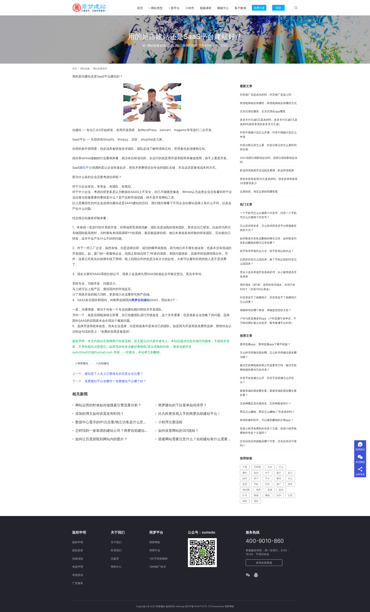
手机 (256, 484)
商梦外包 (154, 550)
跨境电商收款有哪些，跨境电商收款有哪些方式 (268, 103)
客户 (256, 478)
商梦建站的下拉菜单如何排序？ (182, 405)
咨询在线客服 (264, 562)
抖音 (267, 484)
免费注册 (259, 7)
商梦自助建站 (140, 300)
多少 (290, 472)
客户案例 (240, 8)
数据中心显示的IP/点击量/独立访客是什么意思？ (112, 422)
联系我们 (116, 550)
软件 (279, 495)
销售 (244, 501)
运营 (290, 495)
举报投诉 (77, 575)
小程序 (189, 8)
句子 (267, 472)
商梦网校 (154, 542)
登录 (278, 7)
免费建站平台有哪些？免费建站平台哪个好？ (115, 381)
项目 (256, 501)
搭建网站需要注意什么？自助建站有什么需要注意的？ (195, 439)
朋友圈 (245, 489)
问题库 (115, 558)
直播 (269, 489)
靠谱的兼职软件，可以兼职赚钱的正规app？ (266, 420)
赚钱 (267, 495)
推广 (279, 484)
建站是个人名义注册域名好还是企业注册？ (114, 373)
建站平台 (86, 167)
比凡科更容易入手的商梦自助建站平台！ (189, 414)
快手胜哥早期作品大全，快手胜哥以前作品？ (267, 251)
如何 (244, 478)
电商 (258, 489)
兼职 (244, 472)
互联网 (257, 467)
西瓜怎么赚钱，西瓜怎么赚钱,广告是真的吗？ (267, 411)
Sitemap (180, 606)
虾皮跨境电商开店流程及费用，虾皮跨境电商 (267, 170)
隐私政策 (77, 550)
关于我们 (116, 542)
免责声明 (77, 566)
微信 (279, 478)
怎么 (290, 478)
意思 (244, 484)
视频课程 (205, 8)
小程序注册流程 (170, 422)
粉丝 (281, 489)
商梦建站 (82, 363)
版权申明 (77, 542)
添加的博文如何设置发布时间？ (99, 414)
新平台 (175, 8)
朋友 (290, 484)
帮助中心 (116, 566)
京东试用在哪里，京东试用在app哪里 (262, 111)
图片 (279, 472)
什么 (281, 467)
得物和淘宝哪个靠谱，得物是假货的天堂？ (265, 310)
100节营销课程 (158, 558)
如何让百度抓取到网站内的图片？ (101, 439)
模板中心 (223, 8)
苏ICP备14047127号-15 (198, 606)
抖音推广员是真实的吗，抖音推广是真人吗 (265, 94)
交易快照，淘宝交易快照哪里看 (259, 191)
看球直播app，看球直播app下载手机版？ (265, 344)
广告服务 (77, 583)
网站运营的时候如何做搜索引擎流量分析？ (108, 405)
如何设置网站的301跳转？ (178, 431)
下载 (244, 467)
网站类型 (157, 8)
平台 (267, 478)
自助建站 (103, 363)
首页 (140, 8)
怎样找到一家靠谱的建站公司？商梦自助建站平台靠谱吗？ (112, 431)
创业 (256, 472)
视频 (256, 495)
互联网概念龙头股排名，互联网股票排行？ (265, 403)
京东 (269, 467)
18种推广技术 (157, 566)
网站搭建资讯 (156, 45)
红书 (244, 495)
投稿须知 (77, 558)
